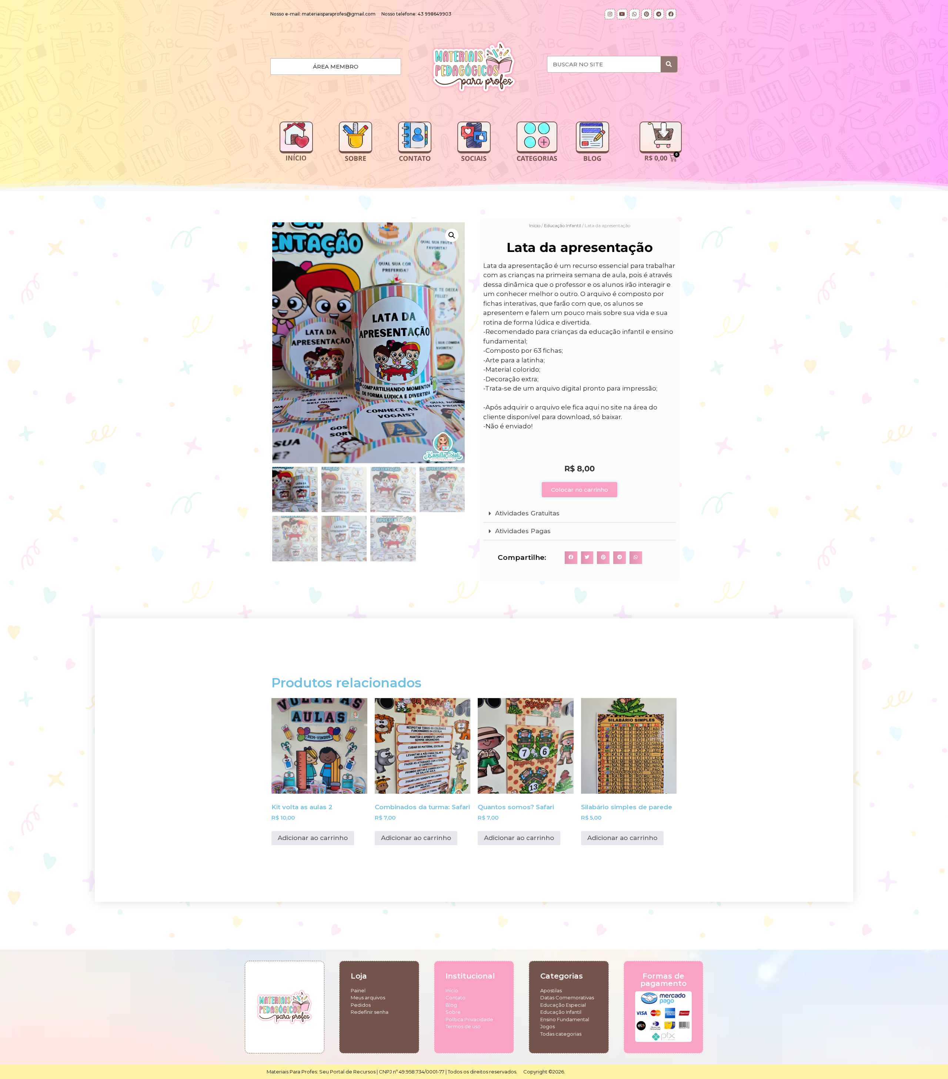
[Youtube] (622, 14)
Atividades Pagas (523, 531)
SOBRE (355, 158)
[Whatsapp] (634, 14)
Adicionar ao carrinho (313, 837)
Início (534, 225)
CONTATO (415, 158)
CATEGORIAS (537, 158)
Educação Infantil (562, 225)
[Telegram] (659, 14)
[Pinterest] (646, 14)
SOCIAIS (474, 158)
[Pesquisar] (669, 64)
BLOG (592, 158)
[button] (451, 235)
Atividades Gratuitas (527, 513)
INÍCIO (296, 158)
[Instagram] (610, 14)
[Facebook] (671, 14)
